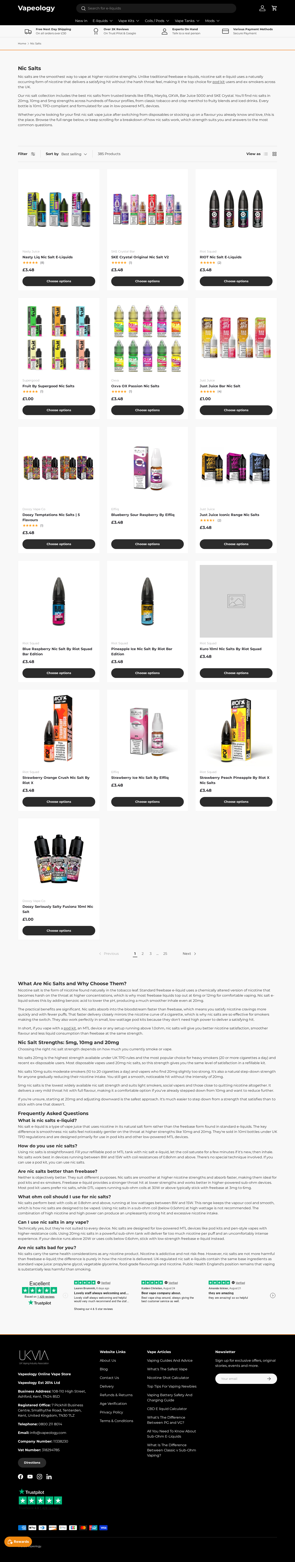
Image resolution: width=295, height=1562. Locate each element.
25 (165, 954)
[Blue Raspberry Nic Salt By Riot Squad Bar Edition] (58, 601)
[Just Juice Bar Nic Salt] (236, 338)
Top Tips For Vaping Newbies (172, 1386)
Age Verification (113, 1404)
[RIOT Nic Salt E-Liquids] (236, 209)
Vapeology (34, 1546)
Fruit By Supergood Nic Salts (48, 386)
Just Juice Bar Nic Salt (220, 386)
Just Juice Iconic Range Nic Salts (229, 515)
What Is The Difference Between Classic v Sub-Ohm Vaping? (171, 1450)
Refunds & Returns (116, 1395)
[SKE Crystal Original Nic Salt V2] (147, 209)
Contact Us (109, 1378)
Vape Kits (126, 21)
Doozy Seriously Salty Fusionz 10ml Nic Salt (57, 909)
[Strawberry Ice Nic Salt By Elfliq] (147, 730)
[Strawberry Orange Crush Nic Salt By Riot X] (58, 730)
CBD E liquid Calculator (167, 1409)
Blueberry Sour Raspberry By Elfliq (142, 515)
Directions (32, 1463)
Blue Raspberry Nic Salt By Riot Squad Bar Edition (57, 651)
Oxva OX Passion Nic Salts (135, 386)
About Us (108, 1360)
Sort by (52, 154)
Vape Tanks (185, 21)
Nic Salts (35, 43)
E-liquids (100, 21)
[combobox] (156, 8)
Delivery (107, 1386)
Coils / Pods (154, 21)
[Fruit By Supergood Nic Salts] (58, 338)
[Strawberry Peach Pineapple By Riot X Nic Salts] (236, 730)
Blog (104, 1369)
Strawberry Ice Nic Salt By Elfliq (140, 778)
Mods (210, 21)
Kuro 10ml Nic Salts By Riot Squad (231, 649)
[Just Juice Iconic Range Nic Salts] (236, 467)
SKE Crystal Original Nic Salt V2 (140, 257)
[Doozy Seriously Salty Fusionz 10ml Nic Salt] (58, 859)
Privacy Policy (111, 1412)
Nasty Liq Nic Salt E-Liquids (47, 257)
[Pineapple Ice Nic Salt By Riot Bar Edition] (147, 601)
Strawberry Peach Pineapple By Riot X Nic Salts (234, 780)
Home (22, 43)
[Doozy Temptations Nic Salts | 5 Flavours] (58, 467)
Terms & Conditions (116, 1421)
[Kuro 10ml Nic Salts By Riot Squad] (236, 601)
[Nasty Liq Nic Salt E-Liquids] (58, 209)
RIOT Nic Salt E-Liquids (221, 257)
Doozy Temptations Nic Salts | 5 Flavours (51, 517)
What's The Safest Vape (167, 1369)
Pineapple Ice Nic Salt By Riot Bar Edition (141, 651)
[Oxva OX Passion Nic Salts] (147, 338)
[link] (108, 953)
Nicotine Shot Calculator (168, 1378)
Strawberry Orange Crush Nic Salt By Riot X (56, 780)
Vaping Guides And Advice (170, 1360)
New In (81, 21)
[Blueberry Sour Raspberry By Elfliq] (147, 467)
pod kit (219, 82)
